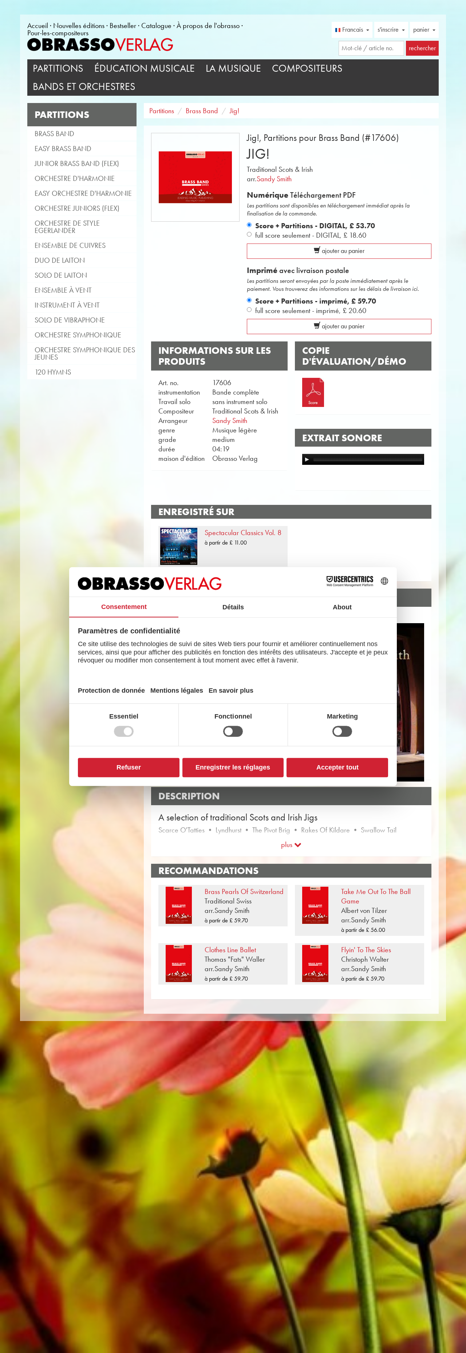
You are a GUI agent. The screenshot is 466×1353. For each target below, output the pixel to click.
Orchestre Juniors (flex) (77, 208)
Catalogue (156, 25)
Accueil (37, 25)
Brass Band (54, 133)
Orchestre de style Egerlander (67, 227)
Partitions (58, 68)
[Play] (307, 459)
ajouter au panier (342, 251)
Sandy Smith (274, 178)
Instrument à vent (67, 305)
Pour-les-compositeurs (57, 32)
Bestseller (123, 25)
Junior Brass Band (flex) (77, 163)
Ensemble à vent (63, 290)
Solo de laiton (61, 275)
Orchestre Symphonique (78, 335)
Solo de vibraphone (70, 320)
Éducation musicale (144, 68)
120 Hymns (53, 372)
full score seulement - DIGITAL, (310, 235)
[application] (363, 459)
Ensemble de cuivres (70, 245)
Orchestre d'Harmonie (75, 178)
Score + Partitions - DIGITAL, (315, 225)
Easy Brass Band (63, 148)
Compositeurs (307, 68)
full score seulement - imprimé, (310, 310)
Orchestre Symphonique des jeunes (85, 353)
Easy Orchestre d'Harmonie (83, 193)
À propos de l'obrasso (208, 25)
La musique (233, 68)
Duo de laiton (60, 260)
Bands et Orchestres (84, 86)
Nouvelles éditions (78, 25)
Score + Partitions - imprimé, (315, 301)
